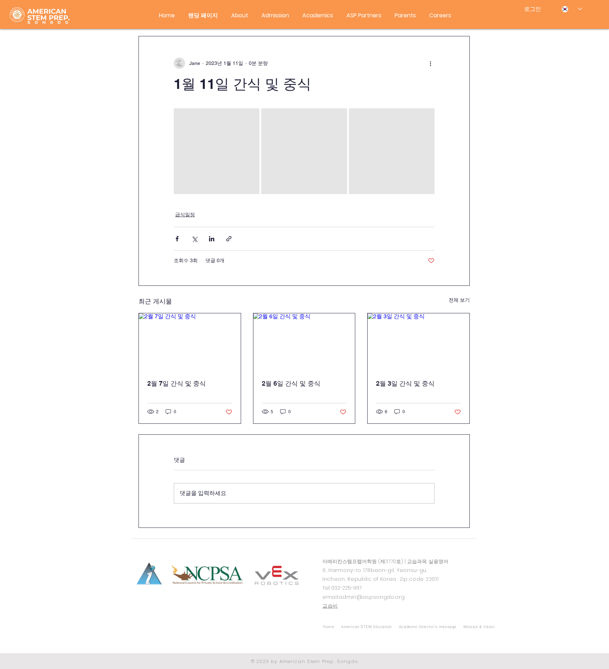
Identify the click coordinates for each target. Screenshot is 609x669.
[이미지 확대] (216, 151)
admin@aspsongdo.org (372, 597)
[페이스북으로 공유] (177, 238)
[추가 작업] (430, 63)
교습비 (330, 605)
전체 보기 (459, 300)
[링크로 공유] (229, 238)
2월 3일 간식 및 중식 (405, 383)
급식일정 (185, 214)
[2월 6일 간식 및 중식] (304, 341)
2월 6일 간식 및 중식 (291, 383)
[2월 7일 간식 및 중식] (190, 341)
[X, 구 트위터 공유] (194, 238)
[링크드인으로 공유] (211, 238)
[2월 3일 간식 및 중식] (418, 341)
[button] (239, 15)
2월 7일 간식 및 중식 (176, 383)
